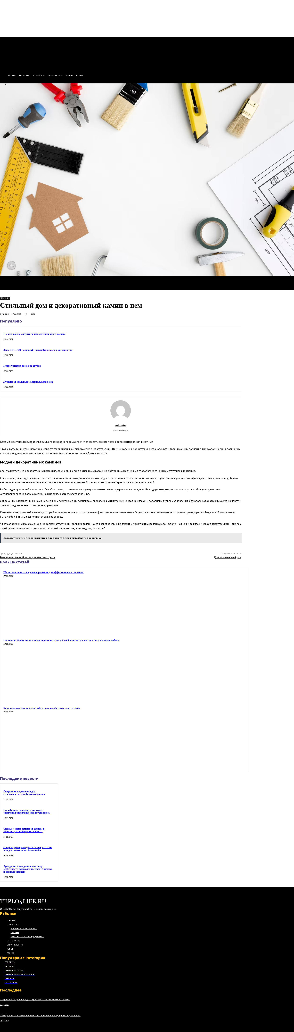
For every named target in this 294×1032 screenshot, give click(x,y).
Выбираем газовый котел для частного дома (27, 557)
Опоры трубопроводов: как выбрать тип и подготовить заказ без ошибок (27, 849)
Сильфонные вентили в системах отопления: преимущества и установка (26, 811)
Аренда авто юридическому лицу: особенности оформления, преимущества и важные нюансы (27, 869)
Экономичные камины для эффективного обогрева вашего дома (41, 708)
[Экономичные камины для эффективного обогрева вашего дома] (213, 737)
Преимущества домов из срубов (22, 365)
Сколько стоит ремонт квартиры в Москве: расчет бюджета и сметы (23, 830)
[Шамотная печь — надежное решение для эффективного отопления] (213, 601)
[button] (290, 279)
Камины (5, 298)
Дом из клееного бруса (227, 557)
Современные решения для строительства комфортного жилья (24, 793)
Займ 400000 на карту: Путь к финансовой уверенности (37, 350)
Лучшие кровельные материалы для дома (28, 381)
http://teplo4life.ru (120, 430)
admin (6, 313)
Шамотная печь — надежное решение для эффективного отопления (43, 572)
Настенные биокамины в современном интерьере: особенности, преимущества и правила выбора (61, 640)
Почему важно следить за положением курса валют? (34, 334)
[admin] (120, 410)
